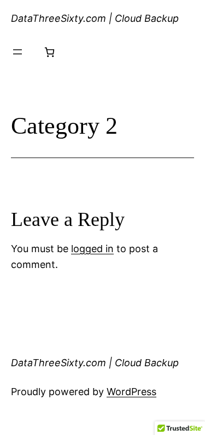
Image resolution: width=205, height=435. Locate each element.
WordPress (131, 391)
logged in (92, 248)
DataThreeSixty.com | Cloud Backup (95, 18)
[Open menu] (17, 51)
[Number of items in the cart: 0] (49, 52)
